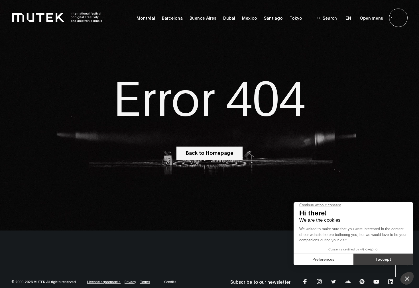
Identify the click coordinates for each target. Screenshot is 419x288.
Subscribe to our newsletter (260, 282)
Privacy (130, 281)
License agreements (104, 281)
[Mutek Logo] (57, 20)
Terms (145, 281)
